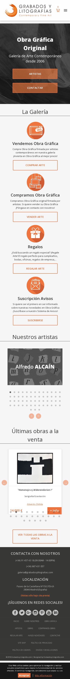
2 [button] (16, 512)
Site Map (22, 643)
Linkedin (55, 612)
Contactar (55, 635)
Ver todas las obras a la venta (35, 536)
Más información (43, 675)
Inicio (16, 621)
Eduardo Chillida (35, 504)
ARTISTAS (35, 74)
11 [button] (11, 516)
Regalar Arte (35, 268)
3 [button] (21, 512)
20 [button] (59, 516)
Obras (30, 628)
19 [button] (54, 516)
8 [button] (48, 512)
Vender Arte (35, 217)
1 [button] (11, 512)
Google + (28, 612)
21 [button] (24, 520)
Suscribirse (35, 320)
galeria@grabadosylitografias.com (35, 572)
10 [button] (59, 512)
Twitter (22, 612)
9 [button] (54, 512)
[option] (35, 481)
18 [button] (48, 516)
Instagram (35, 612)
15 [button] (32, 516)
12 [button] (16, 516)
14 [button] (27, 516)
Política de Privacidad (41, 643)
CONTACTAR (35, 87)
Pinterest (42, 612)
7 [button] (43, 512)
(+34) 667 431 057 (35, 566)
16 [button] (37, 516)
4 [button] (27, 512)
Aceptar (24, 675)
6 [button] (37, 512)
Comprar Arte (35, 165)
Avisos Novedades (36, 635)
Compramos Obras (46, 628)
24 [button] (40, 520)
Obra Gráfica (51, 621)
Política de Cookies (21, 650)
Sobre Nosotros (31, 621)
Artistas (18, 628)
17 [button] (43, 516)
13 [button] (21, 516)
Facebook (15, 612)
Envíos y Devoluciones (47, 650)
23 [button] (35, 520)
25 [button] (46, 520)
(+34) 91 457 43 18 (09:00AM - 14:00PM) (35, 560)
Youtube (49, 612)
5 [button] (32, 512)
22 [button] (29, 520)
